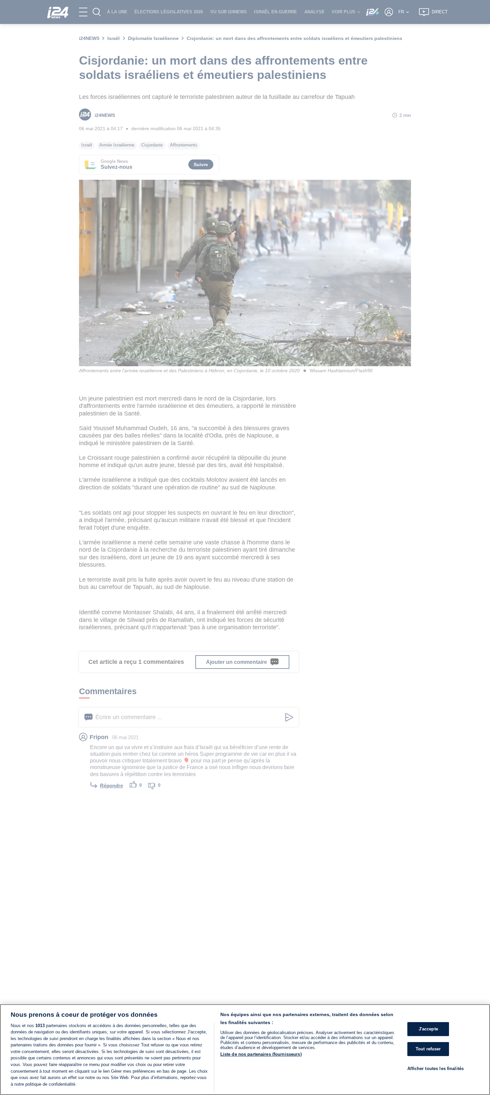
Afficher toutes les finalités (435, 1068)
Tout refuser (428, 1048)
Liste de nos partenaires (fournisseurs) (261, 1054)
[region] (245, 1049)
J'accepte (428, 1029)
